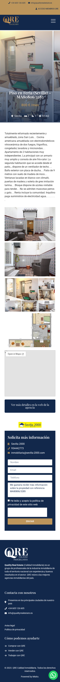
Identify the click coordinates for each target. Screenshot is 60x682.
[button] (53, 675)
